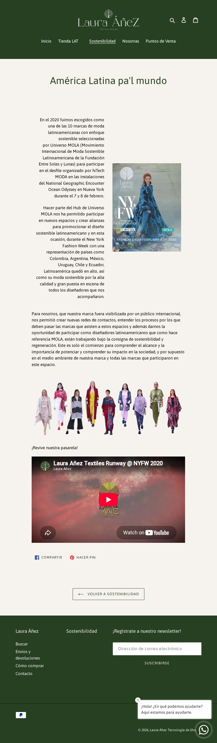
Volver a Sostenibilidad (112, 594)
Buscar (22, 643)
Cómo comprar (30, 665)
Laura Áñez (158, 730)
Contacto (24, 673)
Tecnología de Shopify (184, 730)
